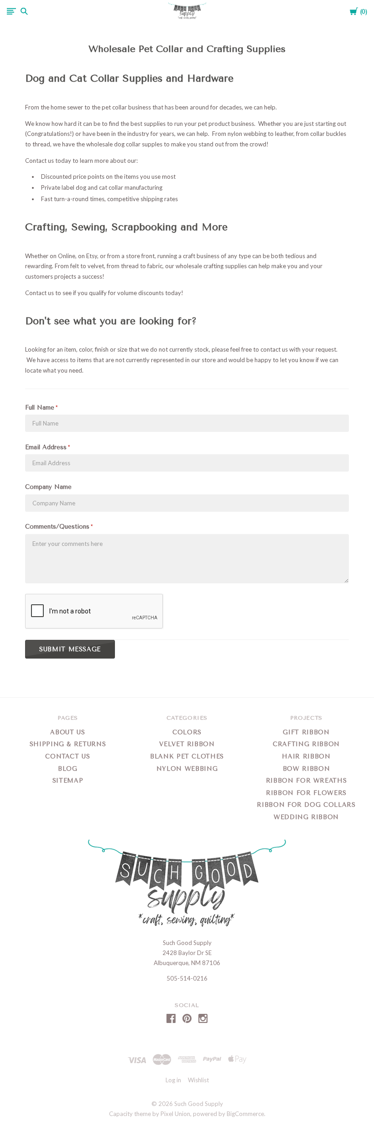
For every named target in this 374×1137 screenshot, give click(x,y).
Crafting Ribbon (306, 744)
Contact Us (67, 756)
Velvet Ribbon (186, 744)
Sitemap (67, 780)
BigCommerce (245, 1113)
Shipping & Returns (68, 744)
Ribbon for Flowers (306, 792)
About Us (67, 732)
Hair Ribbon (306, 756)
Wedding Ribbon (306, 817)
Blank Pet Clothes (187, 756)
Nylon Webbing (187, 768)
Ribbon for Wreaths (306, 780)
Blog (68, 768)
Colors (187, 732)
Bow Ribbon (306, 768)
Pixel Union (175, 1113)
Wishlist (198, 1080)
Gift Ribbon (306, 732)
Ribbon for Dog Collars (306, 804)
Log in (173, 1080)
